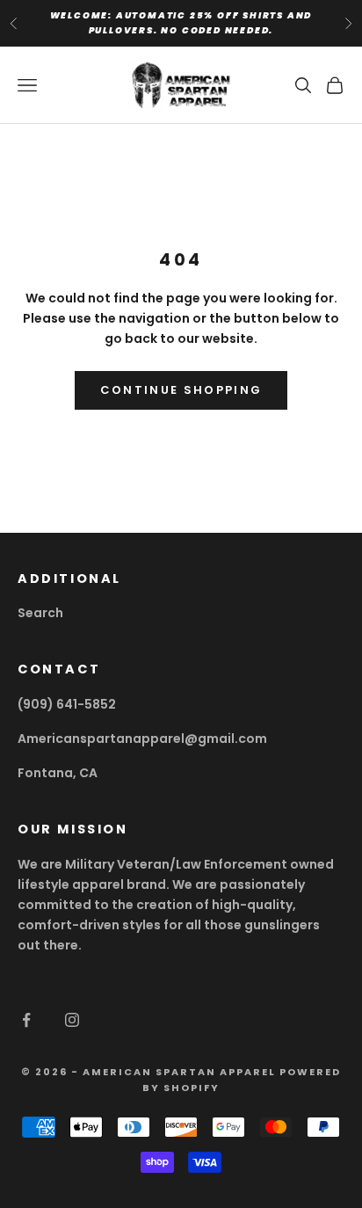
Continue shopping (181, 390)
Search (40, 613)
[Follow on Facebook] (26, 1020)
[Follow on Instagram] (72, 1020)
